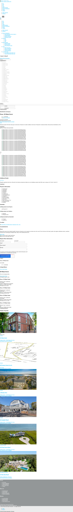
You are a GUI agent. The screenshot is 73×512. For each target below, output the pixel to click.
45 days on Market (8, 450)
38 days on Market (7, 368)
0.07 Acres (12, 422)
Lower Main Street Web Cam (10, 52)
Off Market (2, 277)
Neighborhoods (7, 35)
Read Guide (2, 234)
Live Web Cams (5, 51)
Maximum (2, 108)
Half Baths (4, 191)
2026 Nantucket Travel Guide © (10, 34)
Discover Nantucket (5, 8)
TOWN (1, 335)
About (3, 46)
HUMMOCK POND (4, 472)
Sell (3, 5)
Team (3, 6)
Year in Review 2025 (8, 45)
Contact (3, 10)
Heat (3, 220)
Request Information (3, 121)
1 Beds (1, 340)
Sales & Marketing (8, 48)
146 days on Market (8, 341)
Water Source (4, 198)
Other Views (4, 200)
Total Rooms (4, 188)
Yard (3, 213)
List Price (1, 119)
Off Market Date (3, 120)
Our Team (4, 482)
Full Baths (4, 190)
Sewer (3, 199)
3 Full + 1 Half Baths (6, 422)
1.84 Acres (9, 476)
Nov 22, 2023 (6, 300)
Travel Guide (4, 491)
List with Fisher (5, 498)
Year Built (4, 193)
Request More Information (5, 58)
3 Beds (1, 422)
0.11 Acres (12, 394)
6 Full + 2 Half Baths (6, 449)
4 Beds (1, 394)
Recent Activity (7, 44)
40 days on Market (7, 423)
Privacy (3, 509)
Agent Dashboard (8, 50)
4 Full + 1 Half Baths (6, 394)
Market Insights (5, 7)
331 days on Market (8, 395)
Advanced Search (3, 109)
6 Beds (1, 449)
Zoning (3, 196)
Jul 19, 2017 (6, 285)
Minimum (1, 106)
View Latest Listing (3, 269)
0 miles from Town (10, 236)
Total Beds (4, 189)
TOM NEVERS (3, 445)
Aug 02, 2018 (6, 277)
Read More (2, 126)
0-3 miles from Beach (11, 235)
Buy (3, 3)
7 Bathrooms (5, 476)
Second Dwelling (5, 197)
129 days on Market (8, 477)
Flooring (3, 202)
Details (8, 117)
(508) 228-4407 (5, 12)
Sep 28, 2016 (6, 293)
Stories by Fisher (8, 49)
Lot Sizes (4, 192)
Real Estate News (5, 485)
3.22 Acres (12, 449)
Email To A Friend (11, 121)
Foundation (4, 201)
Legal (3, 508)
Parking (3, 214)
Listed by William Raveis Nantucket (6, 283)
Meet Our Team (7, 47)
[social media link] (0, 503)
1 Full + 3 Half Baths (6, 340)
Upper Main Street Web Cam (10, 53)
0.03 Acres (12, 340)
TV (3, 219)
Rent (3, 4)
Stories (3, 9)
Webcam (3, 13)
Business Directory (8, 36)
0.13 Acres (2, 367)
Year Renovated (5, 195)
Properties (4, 38)
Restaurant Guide (8, 37)
